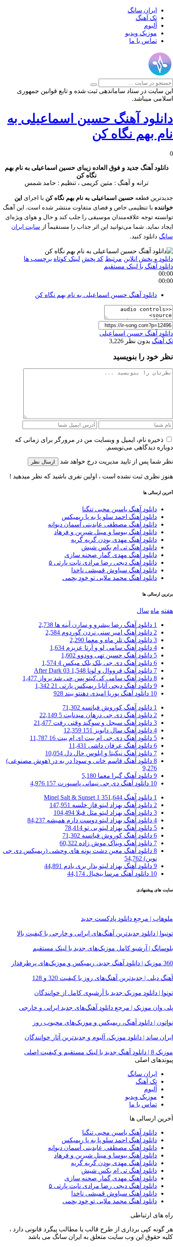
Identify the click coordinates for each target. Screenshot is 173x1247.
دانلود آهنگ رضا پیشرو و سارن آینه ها (98, 624)
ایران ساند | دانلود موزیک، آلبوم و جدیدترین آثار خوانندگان (99, 1037)
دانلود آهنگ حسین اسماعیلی (136, 333)
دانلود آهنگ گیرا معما (119, 775)
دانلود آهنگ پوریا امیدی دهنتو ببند (105, 693)
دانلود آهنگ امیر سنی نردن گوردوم (101, 632)
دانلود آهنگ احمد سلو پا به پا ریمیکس (109, 516)
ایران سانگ (142, 10)
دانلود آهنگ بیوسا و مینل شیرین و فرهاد (105, 532)
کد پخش (92, 258)
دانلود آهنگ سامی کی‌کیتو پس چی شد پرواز (90, 678)
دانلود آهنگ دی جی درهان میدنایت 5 (98, 715)
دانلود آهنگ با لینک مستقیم (138, 266)
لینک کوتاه (67, 258)
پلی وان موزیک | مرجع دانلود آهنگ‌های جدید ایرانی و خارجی (96, 1007)
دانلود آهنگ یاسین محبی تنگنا (119, 509)
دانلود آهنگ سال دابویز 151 (110, 730)
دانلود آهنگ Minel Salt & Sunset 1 (100, 797)
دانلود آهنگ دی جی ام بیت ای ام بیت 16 (93, 737)
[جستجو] (94, 84)
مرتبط (113, 258)
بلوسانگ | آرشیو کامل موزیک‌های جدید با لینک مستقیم (103, 948)
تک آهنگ (146, 17)
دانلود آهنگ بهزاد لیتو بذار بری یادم (100, 866)
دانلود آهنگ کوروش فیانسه (109, 707)
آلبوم (150, 25)
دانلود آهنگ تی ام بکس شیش (119, 547)
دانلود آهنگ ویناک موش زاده (108, 843)
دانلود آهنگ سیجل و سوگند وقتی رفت (95, 722)
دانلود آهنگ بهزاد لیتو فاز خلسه (103, 804)
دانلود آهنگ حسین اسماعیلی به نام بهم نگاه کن (96, 294)
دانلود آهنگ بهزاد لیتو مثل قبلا (105, 812)
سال (143, 610)
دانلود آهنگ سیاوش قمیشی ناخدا (114, 570)
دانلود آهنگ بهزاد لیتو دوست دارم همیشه (92, 820)
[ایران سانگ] (160, 74)
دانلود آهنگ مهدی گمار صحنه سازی (110, 554)
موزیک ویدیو (141, 33)
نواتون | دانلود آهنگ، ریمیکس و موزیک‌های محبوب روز (103, 1022)
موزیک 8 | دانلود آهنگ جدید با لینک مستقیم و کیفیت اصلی (98, 1052)
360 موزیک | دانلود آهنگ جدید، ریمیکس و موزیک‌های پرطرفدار (92, 963)
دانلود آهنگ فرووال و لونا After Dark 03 (95, 670)
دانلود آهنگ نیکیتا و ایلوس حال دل (101, 753)
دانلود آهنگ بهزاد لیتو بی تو (111, 827)
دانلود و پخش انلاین (148, 258)
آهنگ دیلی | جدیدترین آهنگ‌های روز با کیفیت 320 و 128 (102, 977)
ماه (154, 610)
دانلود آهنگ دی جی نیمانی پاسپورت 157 (93, 783)
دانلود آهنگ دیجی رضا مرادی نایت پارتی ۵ (103, 562)
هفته (167, 610)
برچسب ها (38, 258)
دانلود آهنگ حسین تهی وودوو (109, 655)
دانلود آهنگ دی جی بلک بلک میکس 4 (99, 662)
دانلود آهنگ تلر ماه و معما (113, 640)
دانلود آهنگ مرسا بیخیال (112, 873)
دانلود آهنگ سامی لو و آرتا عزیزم (103, 647)
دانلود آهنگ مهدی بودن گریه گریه (114, 539)
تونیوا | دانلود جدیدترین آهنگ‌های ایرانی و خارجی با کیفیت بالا (95, 933)
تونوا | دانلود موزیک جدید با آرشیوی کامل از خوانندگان (103, 992)
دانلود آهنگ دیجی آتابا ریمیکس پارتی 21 (96, 685)
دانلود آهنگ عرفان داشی (113, 745)
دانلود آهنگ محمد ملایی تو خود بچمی (109, 577)
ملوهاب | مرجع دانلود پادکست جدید (127, 918)
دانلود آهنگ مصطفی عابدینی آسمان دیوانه (102, 524)
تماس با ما (143, 40)
